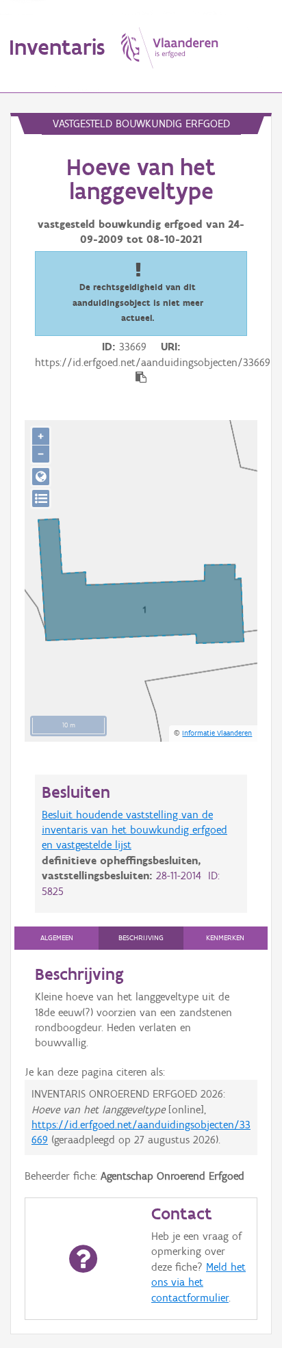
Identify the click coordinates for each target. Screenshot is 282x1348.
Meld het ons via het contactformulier (198, 1282)
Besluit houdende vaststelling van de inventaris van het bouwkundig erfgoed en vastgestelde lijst (134, 830)
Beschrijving (141, 937)
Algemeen (56, 937)
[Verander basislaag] (40, 498)
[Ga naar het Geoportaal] (40, 476)
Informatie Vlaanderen (217, 733)
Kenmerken (225, 937)
